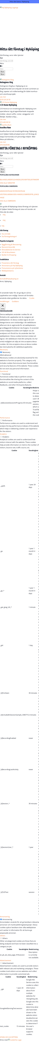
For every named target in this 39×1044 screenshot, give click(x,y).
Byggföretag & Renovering (11, 244)
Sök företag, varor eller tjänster (12, 55)
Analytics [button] (3, 434)
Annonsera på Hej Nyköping (12, 265)
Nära (2, 63)
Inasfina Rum (5, 127)
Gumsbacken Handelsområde (18, 194)
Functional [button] (4, 371)
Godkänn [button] (15, 301)
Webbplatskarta (8, 271)
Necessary (6, 352)
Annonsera (17, 40)
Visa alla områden (8, 201)
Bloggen (18, 34)
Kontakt (19, 37)
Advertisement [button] (5, 960)
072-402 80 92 (5, 122)
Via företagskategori (9, 236)
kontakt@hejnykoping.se (9, 279)
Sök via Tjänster (15, 19)
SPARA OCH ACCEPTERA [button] (9, 1037)
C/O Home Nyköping (8, 105)
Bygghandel (15, 180)
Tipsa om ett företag (13, 30)
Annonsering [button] (5, 917)
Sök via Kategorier (14, 21)
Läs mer (3, 97)
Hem (20, 13)
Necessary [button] (4, 349)
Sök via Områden (15, 24)
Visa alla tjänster (7, 183)
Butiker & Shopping (9, 255)
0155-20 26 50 (5, 99)
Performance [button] (5, 418)
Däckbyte (25, 180)
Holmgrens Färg (6, 82)
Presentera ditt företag (10, 263)
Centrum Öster (10, 191)
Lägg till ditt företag (14, 27)
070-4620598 (5, 145)
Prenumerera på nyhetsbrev (12, 268)
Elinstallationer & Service (11, 250)
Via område (6, 234)
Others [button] (2, 936)
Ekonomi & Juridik (8, 247)
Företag (19, 16)
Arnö (2, 191)
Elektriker (33, 180)
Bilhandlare (5, 180)
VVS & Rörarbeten (8, 252)
